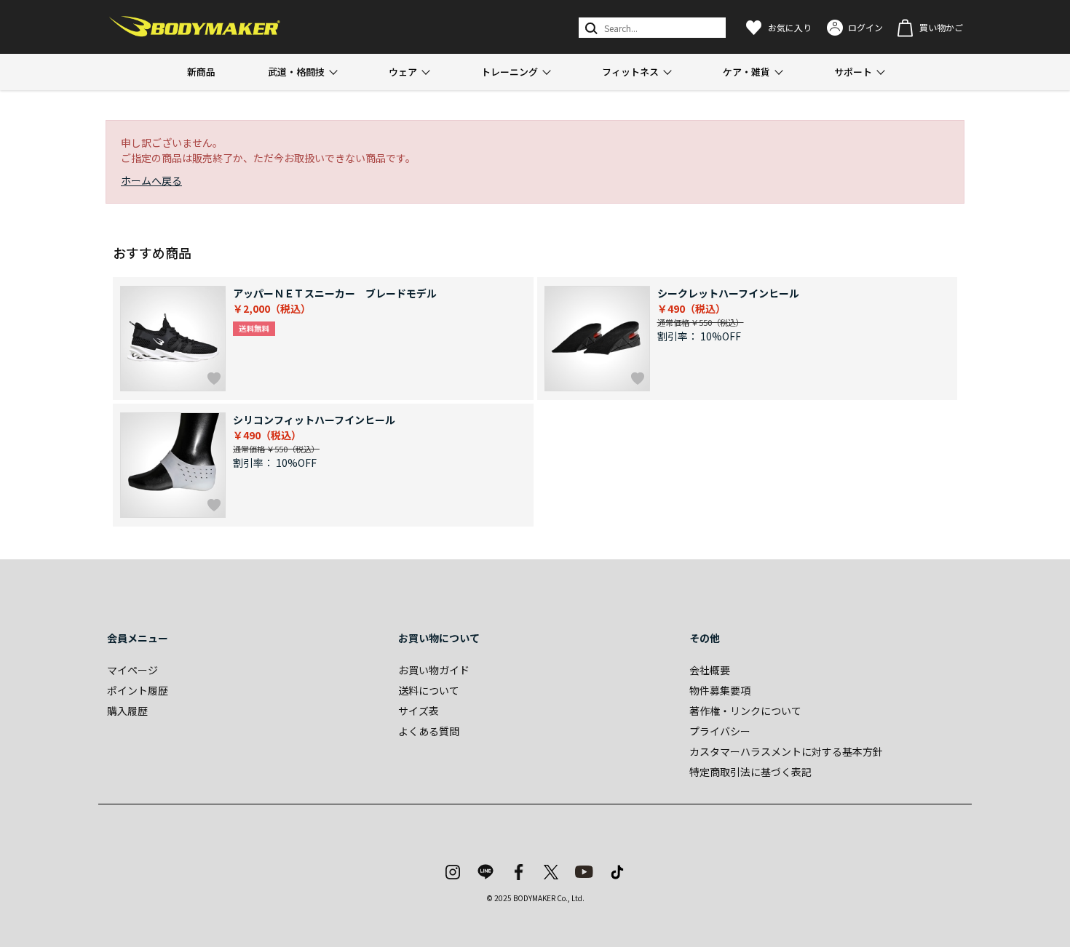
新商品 (201, 72)
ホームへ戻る (151, 180)
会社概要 (709, 670)
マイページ (132, 670)
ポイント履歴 (137, 690)
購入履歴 (127, 710)
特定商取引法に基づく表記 (750, 771)
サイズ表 (418, 710)
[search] (590, 27)
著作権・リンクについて (745, 710)
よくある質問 (428, 731)
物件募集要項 (719, 690)
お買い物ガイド (433, 670)
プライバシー (719, 731)
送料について (428, 690)
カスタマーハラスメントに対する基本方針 (786, 751)
